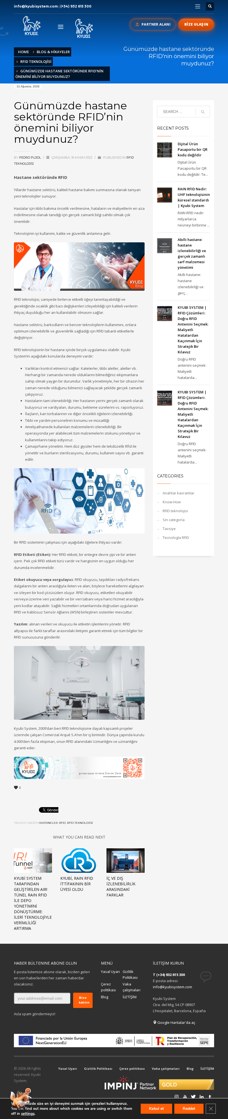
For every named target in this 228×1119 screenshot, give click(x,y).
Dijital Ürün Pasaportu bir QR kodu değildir (192, 149)
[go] (202, 112)
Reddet (189, 1108)
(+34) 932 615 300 (75, 6)
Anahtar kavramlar (178, 493)
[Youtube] (176, 1097)
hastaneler (48, 823)
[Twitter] (185, 1097)
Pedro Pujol (30, 157)
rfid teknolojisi (80, 823)
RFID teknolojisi (175, 510)
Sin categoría (174, 519)
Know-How (172, 501)
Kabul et (156, 1108)
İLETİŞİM (130, 996)
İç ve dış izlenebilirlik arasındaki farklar (120, 887)
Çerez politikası (108, 987)
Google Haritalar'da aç (176, 1022)
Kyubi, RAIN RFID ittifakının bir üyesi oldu (76, 884)
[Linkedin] (193, 1097)
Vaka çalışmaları (131, 987)
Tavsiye (169, 528)
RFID (62, 823)
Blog (104, 996)
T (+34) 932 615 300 (169, 974)
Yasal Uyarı (110, 971)
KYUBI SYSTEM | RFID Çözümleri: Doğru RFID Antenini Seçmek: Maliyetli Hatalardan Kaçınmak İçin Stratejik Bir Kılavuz (193, 329)
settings (27, 1113)
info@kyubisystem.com (36, 6)
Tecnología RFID (176, 537)
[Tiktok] (210, 1097)
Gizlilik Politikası (130, 974)
